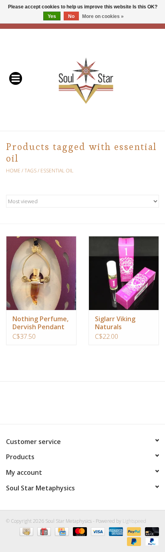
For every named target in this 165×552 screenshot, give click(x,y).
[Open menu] (15, 78)
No (71, 16)
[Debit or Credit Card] (150, 531)
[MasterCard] (79, 531)
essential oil (56, 170)
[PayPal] (133, 531)
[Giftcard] (43, 531)
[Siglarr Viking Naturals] (124, 273)
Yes (52, 16)
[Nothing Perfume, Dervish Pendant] (41, 273)
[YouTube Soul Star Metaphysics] (97, 405)
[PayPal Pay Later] (133, 541)
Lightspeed (134, 521)
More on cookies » (103, 16)
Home (13, 170)
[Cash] (25, 531)
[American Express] (115, 531)
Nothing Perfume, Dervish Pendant (40, 323)
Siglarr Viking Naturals (115, 323)
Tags (30, 170)
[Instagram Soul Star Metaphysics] (111, 405)
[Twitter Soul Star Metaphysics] (68, 405)
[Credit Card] (61, 531)
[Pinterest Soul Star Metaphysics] (82, 405)
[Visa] (97, 531)
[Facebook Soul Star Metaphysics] (53, 405)
